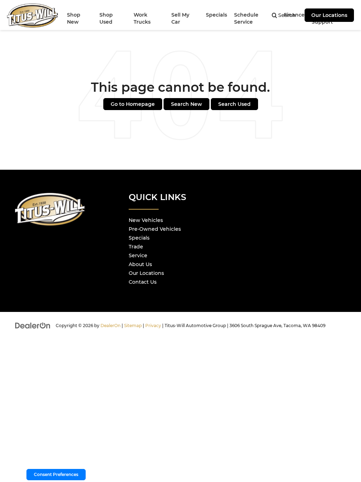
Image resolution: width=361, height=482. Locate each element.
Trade (136, 246)
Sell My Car (180, 18)
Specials (139, 238)
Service (138, 255)
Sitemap (133, 325)
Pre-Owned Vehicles (155, 229)
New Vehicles (146, 220)
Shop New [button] (73, 18)
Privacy (153, 325)
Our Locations (329, 15)
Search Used (234, 104)
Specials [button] (216, 15)
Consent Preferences (56, 474)
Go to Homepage (133, 104)
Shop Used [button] (106, 18)
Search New (186, 104)
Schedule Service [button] (246, 18)
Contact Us (143, 282)
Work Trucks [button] (142, 18)
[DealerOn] (33, 325)
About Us (140, 264)
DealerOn (110, 325)
